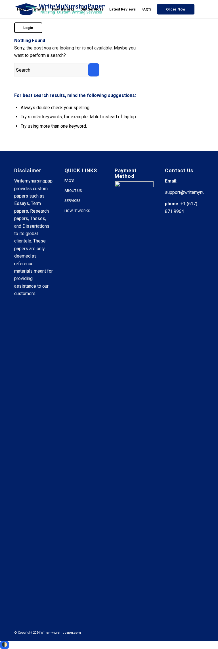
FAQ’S (69, 181)
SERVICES (72, 200)
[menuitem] (22, 9)
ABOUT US (73, 190)
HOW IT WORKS (77, 211)
